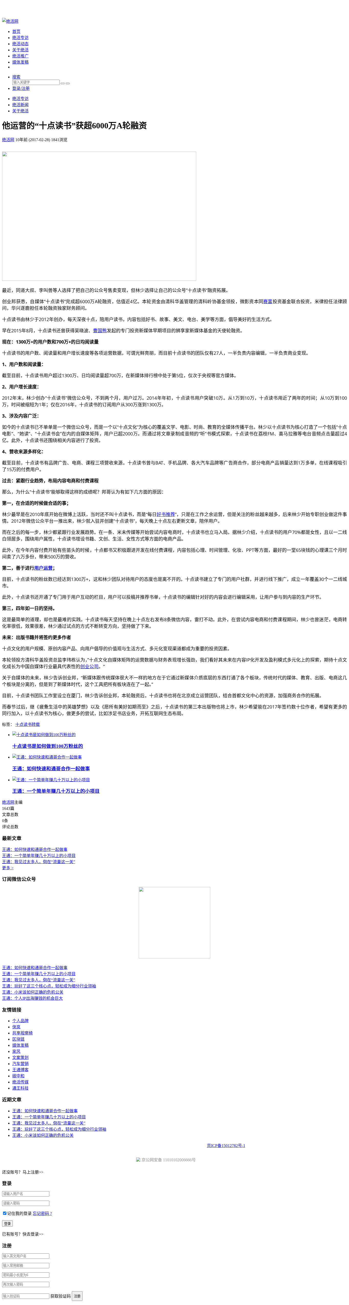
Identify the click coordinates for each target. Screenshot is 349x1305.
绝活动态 (20, 44)
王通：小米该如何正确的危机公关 (32, 992)
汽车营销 (20, 1064)
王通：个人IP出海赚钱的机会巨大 (32, 998)
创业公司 (89, 666)
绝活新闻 (20, 105)
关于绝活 (20, 50)
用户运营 (43, 568)
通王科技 (20, 1088)
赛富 (267, 301)
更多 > (8, 868)
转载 (36, 724)
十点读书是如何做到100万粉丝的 (47, 746)
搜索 (16, 77)
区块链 (18, 1039)
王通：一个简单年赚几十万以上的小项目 (56, 791)
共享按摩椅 (22, 1033)
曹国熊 (100, 330)
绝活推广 (20, 56)
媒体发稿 (20, 62)
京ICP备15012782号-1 (226, 1145)
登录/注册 (21, 88)
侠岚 (16, 1027)
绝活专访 (20, 37)
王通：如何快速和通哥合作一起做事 (51, 768)
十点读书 (23, 724)
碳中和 (18, 1076)
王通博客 (20, 1070)
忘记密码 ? (42, 1213)
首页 (16, 31)
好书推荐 (166, 514)
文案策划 (20, 1057)
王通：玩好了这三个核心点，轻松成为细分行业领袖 (49, 986)
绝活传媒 (20, 1082)
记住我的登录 (19, 1213)
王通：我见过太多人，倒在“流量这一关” (38, 862)
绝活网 (8, 802)
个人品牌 (20, 1021)
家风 (16, 1051)
